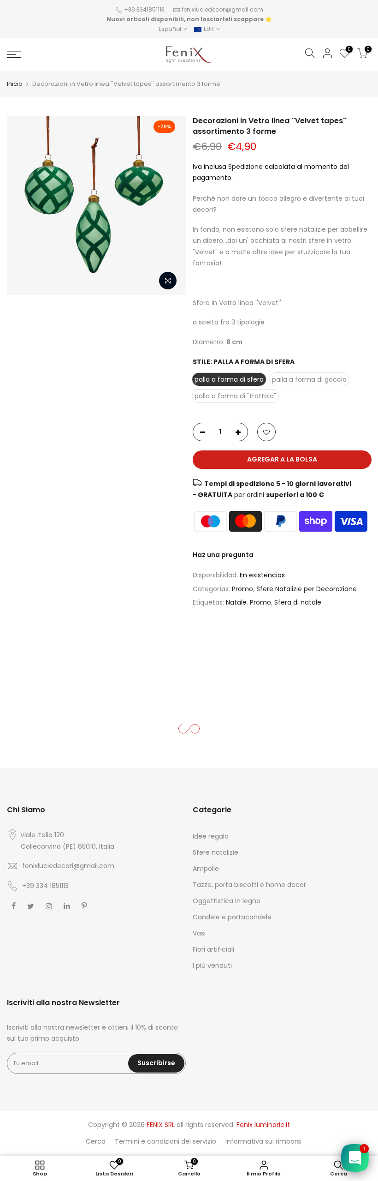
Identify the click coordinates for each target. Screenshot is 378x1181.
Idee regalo (211, 836)
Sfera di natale (297, 602)
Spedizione (246, 166)
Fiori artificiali (213, 949)
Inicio (15, 83)
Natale (236, 602)
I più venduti (212, 965)
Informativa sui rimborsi (263, 1141)
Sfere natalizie (215, 852)
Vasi (199, 933)
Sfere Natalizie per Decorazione (306, 588)
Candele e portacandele (232, 917)
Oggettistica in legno (226, 900)
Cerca (96, 1141)
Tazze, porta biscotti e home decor (249, 884)
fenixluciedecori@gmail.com (222, 9)
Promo (242, 588)
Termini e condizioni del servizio (165, 1141)
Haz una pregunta (223, 554)
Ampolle (206, 868)
